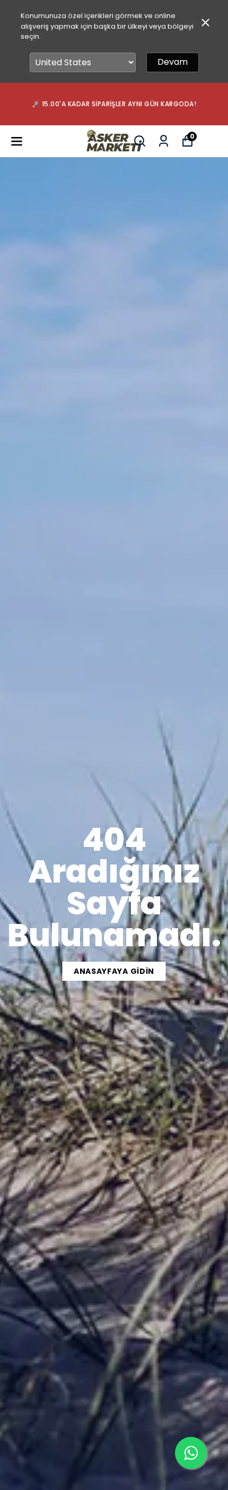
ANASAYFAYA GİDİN (114, 971)
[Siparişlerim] (163, 141)
